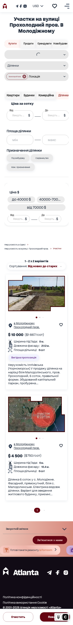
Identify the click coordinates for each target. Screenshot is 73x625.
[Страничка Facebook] (21, 6)
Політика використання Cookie (25, 602)
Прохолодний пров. (27, 327)
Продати (28, 43)
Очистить (18, 617)
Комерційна (46, 95)
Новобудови (60, 43)
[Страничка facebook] (57, 574)
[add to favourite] (54, 6)
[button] (17, 76)
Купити (13, 43)
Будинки (29, 95)
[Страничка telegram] (49, 574)
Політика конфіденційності (22, 597)
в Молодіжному (24, 323)
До (43, 215)
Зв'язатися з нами (50, 540)
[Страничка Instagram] (25, 6)
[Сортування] (61, 266)
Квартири (13, 95)
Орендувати (45, 43)
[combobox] (33, 54)
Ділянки (63, 95)
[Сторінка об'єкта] (10, 326)
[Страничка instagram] (65, 574)
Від (12, 215)
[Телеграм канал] (17, 6)
